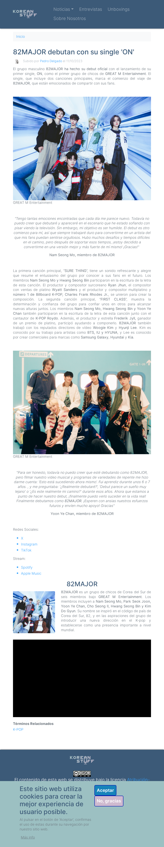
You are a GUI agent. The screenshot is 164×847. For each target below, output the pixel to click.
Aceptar (105, 790)
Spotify (27, 567)
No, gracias (109, 800)
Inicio (20, 36)
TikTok (26, 550)
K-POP (18, 729)
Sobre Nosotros (69, 18)
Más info (28, 837)
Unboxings (119, 9)
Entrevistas (90, 9)
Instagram (29, 544)
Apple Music (31, 573)
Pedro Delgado (51, 61)
